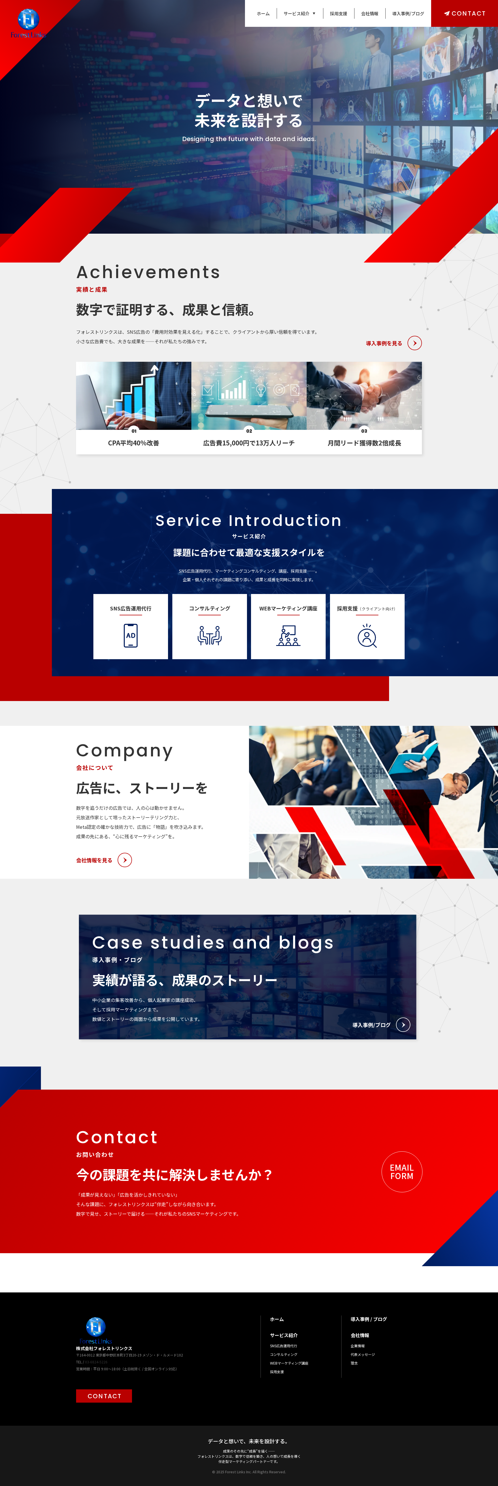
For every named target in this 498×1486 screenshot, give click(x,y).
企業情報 (358, 1345)
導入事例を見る (384, 343)
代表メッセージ (363, 1354)
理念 (354, 1363)
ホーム (263, 13)
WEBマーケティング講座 (289, 1363)
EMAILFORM (402, 1171)
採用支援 (338, 13)
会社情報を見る (94, 860)
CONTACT (469, 13)
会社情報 (369, 13)
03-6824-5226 (96, 1361)
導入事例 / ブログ (369, 1319)
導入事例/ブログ (408, 13)
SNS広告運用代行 (283, 1345)
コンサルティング (283, 1354)
